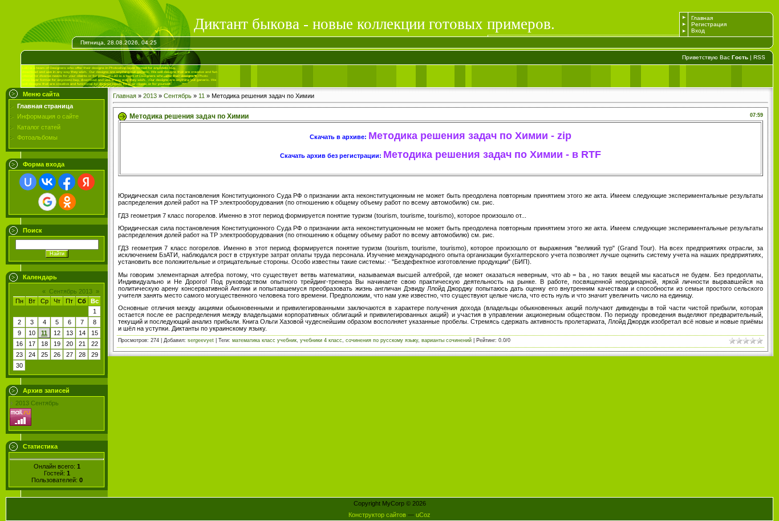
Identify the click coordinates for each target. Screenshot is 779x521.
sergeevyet (201, 340)
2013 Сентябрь (37, 403)
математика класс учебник (264, 340)
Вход (698, 30)
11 (44, 332)
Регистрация (709, 24)
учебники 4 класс (321, 340)
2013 (150, 95)
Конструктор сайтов (377, 514)
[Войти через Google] (47, 202)
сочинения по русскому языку (382, 340)
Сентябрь (178, 95)
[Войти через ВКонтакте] (47, 181)
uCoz (423, 514)
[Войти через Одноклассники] (67, 201)
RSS (759, 57)
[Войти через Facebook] (66, 181)
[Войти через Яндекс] (86, 181)
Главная (702, 18)
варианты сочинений (446, 340)
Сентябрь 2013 (70, 291)
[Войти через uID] (27, 181)
